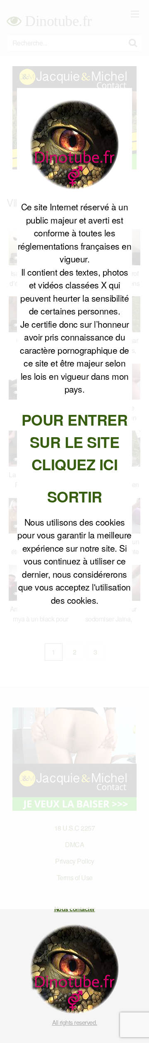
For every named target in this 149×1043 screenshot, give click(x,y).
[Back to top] (134, 1025)
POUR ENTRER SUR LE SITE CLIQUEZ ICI (75, 442)
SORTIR (74, 496)
